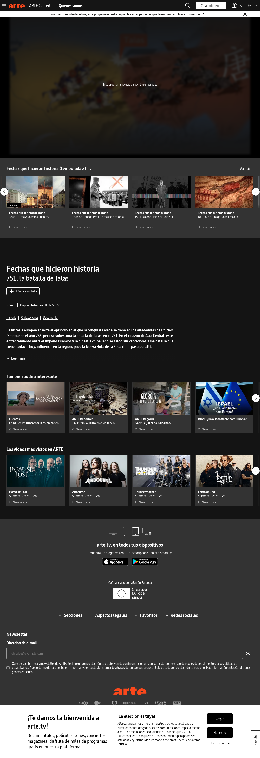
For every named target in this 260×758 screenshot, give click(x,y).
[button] (188, 5)
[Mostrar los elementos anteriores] (4, 192)
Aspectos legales (111, 615)
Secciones (73, 615)
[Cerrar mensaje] (245, 14)
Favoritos (149, 615)
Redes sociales (184, 615)
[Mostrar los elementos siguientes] (256, 192)
